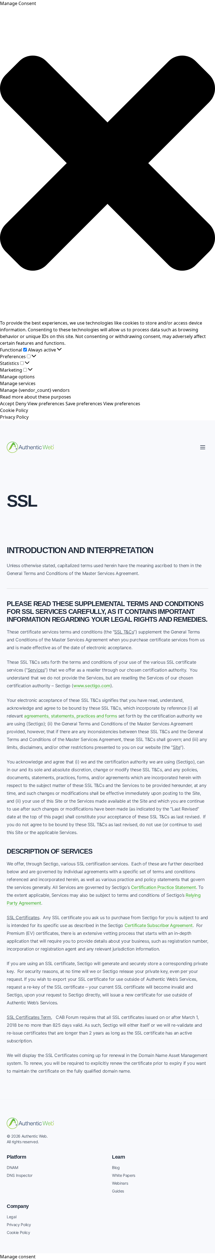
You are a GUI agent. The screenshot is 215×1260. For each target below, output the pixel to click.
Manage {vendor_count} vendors (35, 390)
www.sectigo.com (91, 685)
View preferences (45, 403)
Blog (116, 1167)
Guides (118, 1191)
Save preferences (84, 403)
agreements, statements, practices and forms (70, 716)
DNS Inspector (19, 1175)
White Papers (123, 1175)
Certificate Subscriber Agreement (159, 925)
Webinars (120, 1183)
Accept (7, 403)
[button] (107, 163)
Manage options (17, 377)
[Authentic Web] (30, 447)
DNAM (12, 1167)
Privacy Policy (14, 417)
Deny (20, 403)
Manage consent (18, 1257)
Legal (11, 1216)
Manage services (18, 383)
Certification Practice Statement (163, 887)
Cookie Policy (14, 410)
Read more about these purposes (35, 397)
